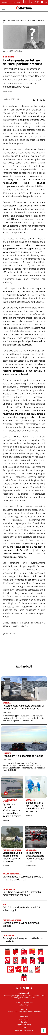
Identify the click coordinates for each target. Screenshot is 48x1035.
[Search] (26, 2)
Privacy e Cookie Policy (24, 1030)
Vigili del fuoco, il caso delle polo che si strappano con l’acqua (23, 878)
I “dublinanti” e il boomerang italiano (23, 755)
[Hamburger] (3, 8)
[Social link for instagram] (38, 2)
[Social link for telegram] (46, 2)
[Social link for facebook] (35, 2)
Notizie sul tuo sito (24, 1025)
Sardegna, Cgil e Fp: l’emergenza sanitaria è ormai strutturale (35, 807)
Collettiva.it (24, 993)
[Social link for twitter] (32, 2)
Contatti (5, 2)
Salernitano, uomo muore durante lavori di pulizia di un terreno (12, 857)
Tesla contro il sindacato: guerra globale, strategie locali (35, 857)
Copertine (15, 20)
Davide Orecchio (31, 865)
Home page (6, 20)
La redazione (15, 2)
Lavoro (23, 20)
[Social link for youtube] (42, 2)
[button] (34, 100)
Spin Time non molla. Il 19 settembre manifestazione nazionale (22, 893)
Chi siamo (24, 1016)
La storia (24, 1027)
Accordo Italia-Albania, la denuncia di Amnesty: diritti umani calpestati (23, 707)
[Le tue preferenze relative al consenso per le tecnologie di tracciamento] (43, 1030)
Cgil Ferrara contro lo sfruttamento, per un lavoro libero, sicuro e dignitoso (12, 810)
